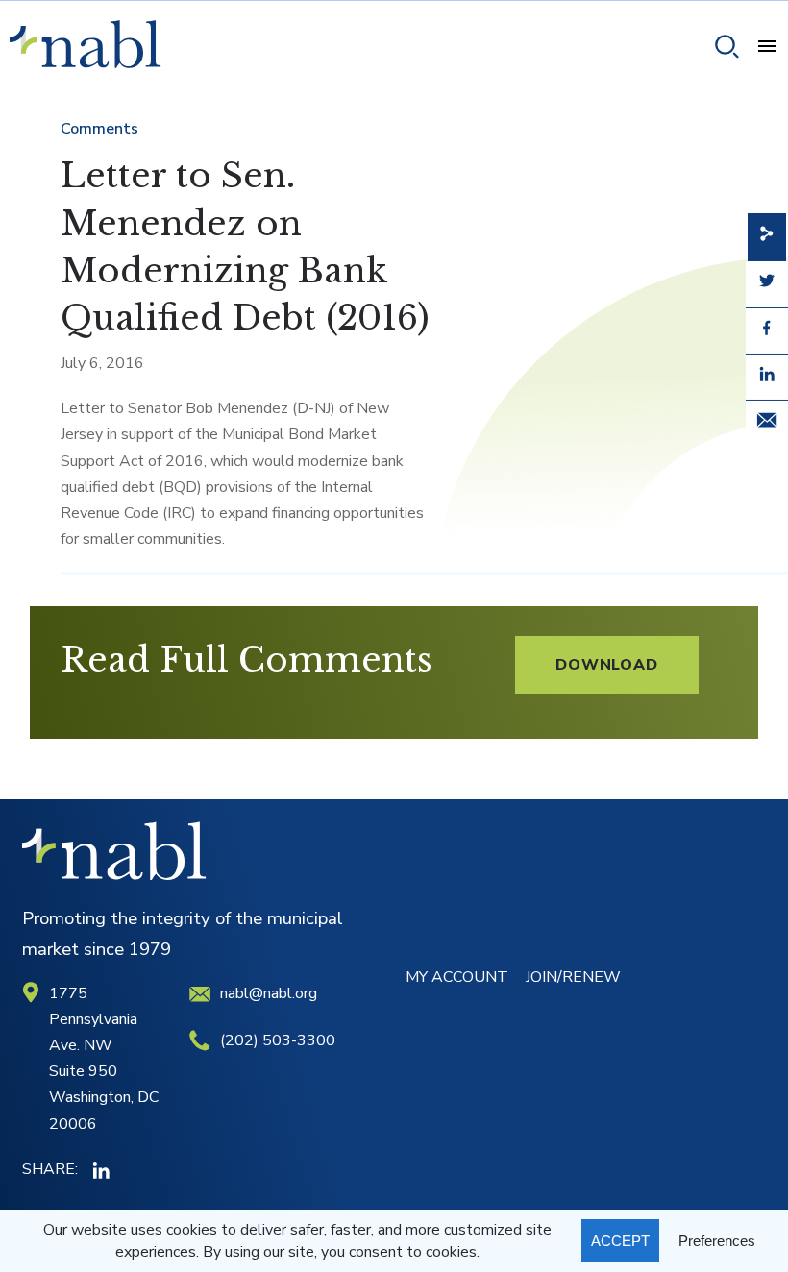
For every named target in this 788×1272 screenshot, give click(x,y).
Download (606, 664)
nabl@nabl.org (268, 993)
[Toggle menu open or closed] (759, 49)
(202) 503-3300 (277, 1040)
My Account (457, 977)
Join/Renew (573, 977)
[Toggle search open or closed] (719, 49)
